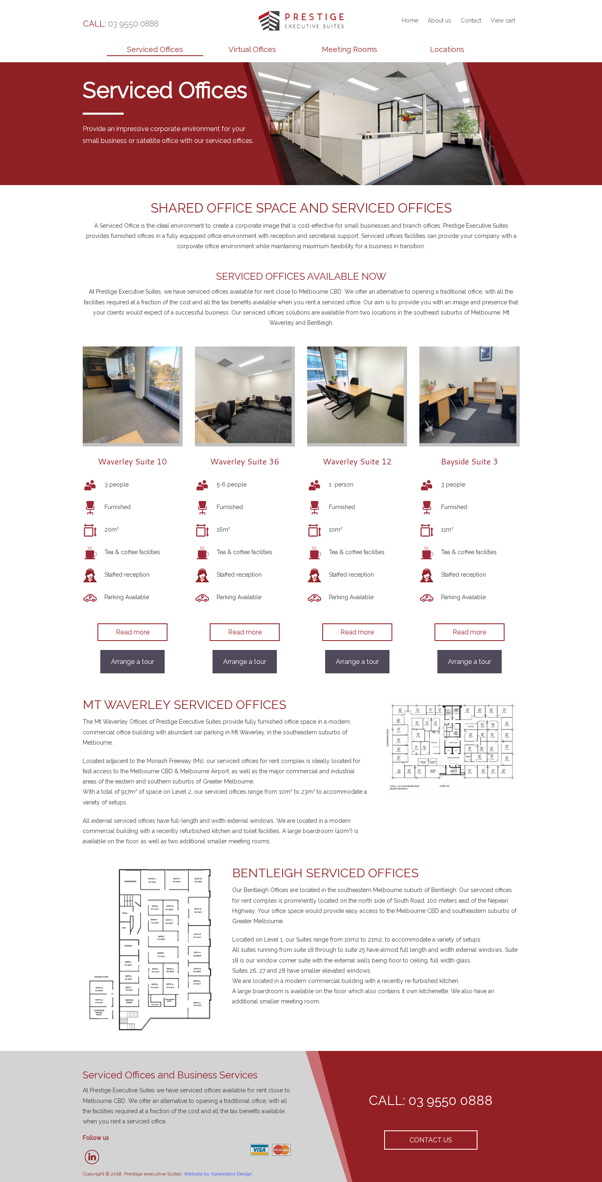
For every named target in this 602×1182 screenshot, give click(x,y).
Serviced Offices (155, 49)
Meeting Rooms (349, 49)
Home (410, 20)
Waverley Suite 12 (357, 461)
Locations (447, 49)
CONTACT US (431, 1140)
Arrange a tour (132, 662)
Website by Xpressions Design (218, 1174)
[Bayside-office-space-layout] (151, 949)
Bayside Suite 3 (469, 461)
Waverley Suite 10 (132, 461)
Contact (471, 20)
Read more (132, 632)
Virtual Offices (252, 49)
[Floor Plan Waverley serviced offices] (451, 745)
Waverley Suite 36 (244, 461)
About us (439, 20)
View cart (503, 20)
